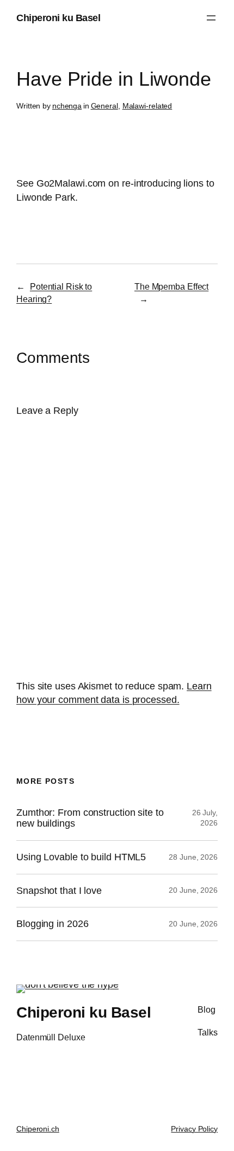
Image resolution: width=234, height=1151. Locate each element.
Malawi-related (147, 105)
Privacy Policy (194, 1128)
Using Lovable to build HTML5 (81, 857)
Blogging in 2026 (52, 923)
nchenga (67, 105)
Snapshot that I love (59, 890)
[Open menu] (211, 17)
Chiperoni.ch (37, 1128)
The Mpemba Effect (171, 286)
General (104, 105)
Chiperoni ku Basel (58, 17)
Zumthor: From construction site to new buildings (90, 818)
